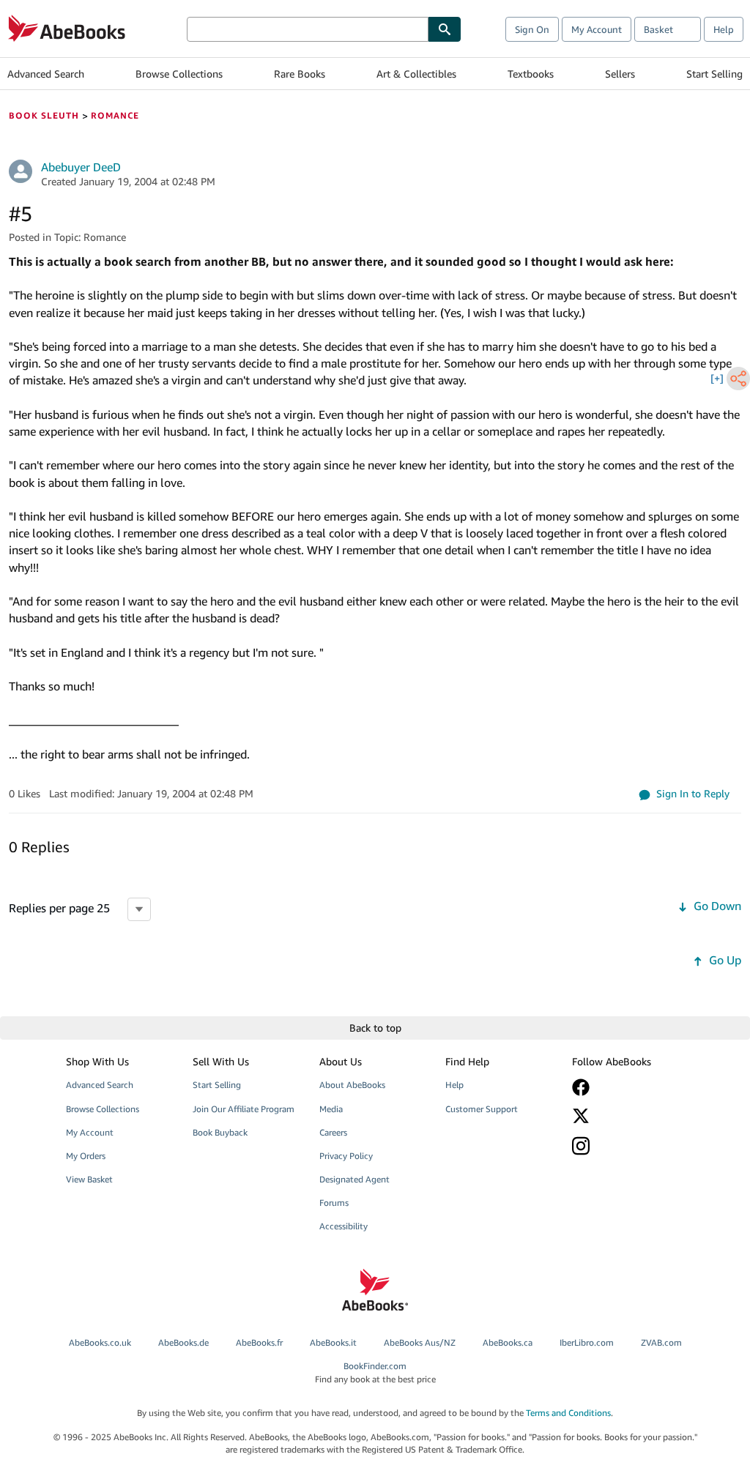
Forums (334, 1202)
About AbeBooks (352, 1084)
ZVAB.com (661, 1342)
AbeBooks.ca (507, 1342)
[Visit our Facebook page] (626, 1087)
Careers (333, 1132)
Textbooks (531, 73)
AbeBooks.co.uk (100, 1342)
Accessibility (343, 1226)
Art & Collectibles (416, 73)
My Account (596, 29)
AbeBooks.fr (259, 1342)
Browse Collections (179, 73)
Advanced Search (45, 73)
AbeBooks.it (333, 1342)
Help (723, 29)
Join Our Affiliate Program (243, 1108)
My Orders (85, 1155)
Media (331, 1108)
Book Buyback (220, 1132)
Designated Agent (354, 1179)
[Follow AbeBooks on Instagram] (626, 1145)
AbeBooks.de (183, 1342)
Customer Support (481, 1108)
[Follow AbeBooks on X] (626, 1115)
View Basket (89, 1179)
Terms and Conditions (568, 1412)
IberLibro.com (587, 1342)
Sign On (532, 29)
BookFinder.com (375, 1372)
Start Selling (714, 73)
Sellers (620, 73)
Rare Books (299, 73)
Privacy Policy (346, 1155)
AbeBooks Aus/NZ (420, 1342)
